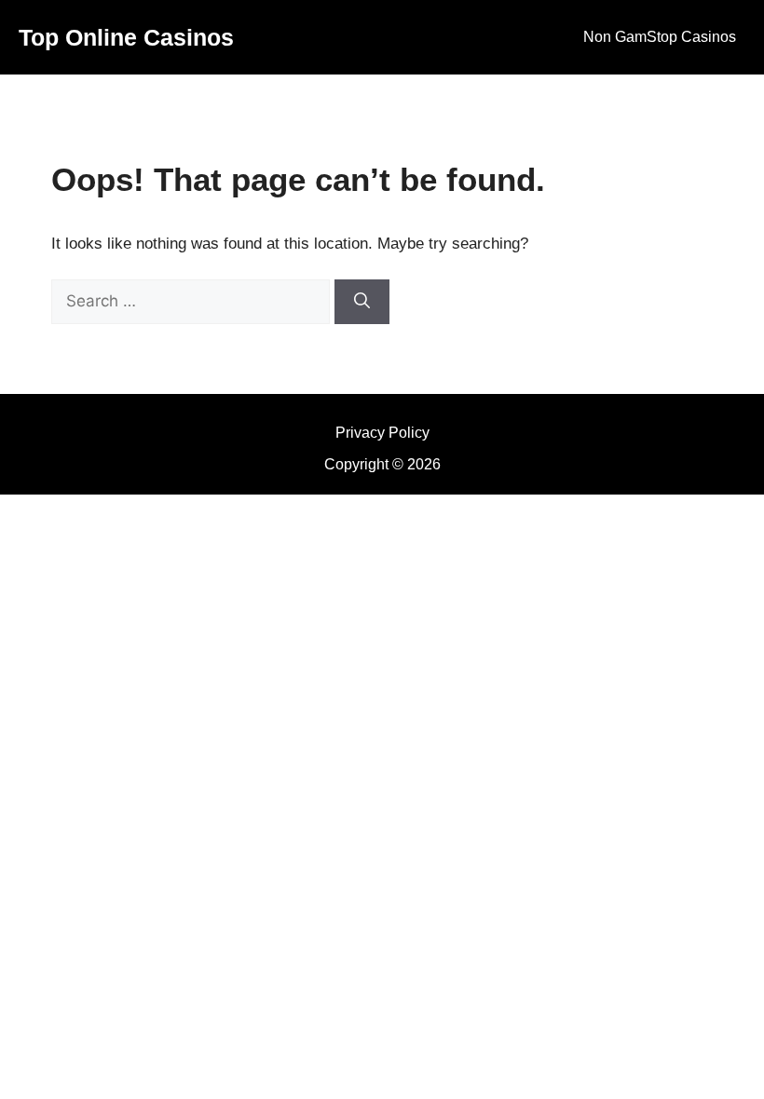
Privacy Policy (382, 433)
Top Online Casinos (126, 37)
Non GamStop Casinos (659, 37)
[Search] (361, 301)
